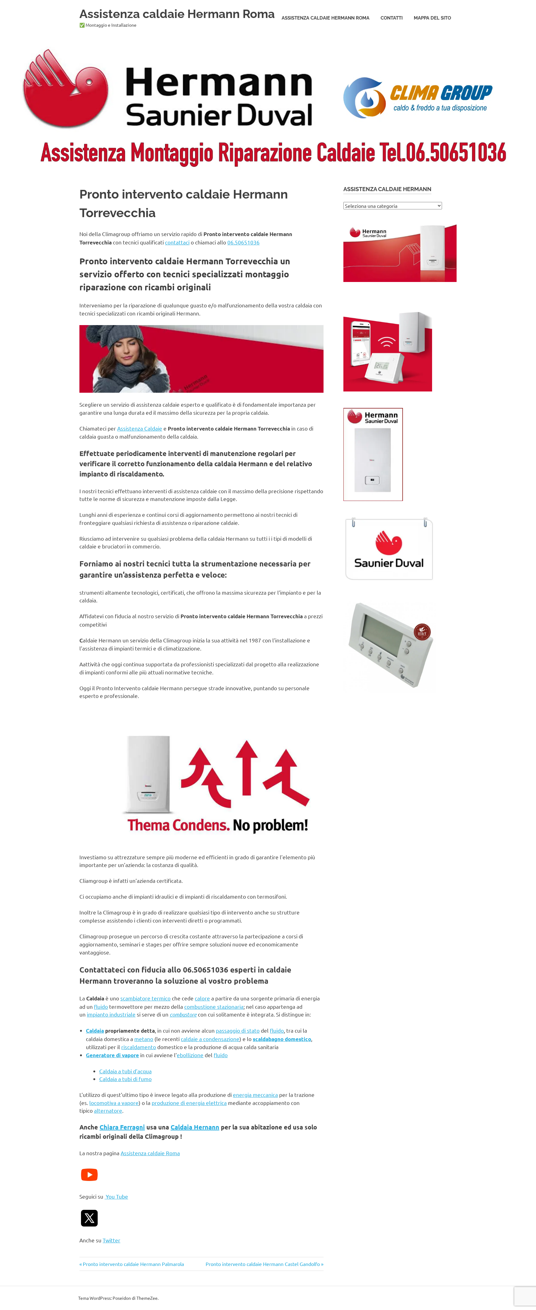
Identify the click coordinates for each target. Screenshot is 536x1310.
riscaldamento (138, 1047)
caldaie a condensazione (210, 1038)
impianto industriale (111, 1014)
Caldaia (95, 1030)
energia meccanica (255, 1094)
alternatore (108, 1110)
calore (202, 998)
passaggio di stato (238, 1030)
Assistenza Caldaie (139, 428)
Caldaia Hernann (195, 1127)
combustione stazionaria (213, 1006)
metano (143, 1038)
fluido (101, 1006)
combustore (183, 1014)
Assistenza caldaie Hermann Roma (177, 14)
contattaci (177, 242)
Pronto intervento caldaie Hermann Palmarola (133, 1264)
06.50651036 (243, 242)
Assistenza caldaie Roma (150, 1153)
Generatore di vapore (112, 1055)
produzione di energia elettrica (189, 1102)
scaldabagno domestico (282, 1039)
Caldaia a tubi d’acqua (125, 1071)
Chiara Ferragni (122, 1127)
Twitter (111, 1240)
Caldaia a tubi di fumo (125, 1078)
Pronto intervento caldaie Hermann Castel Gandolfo (263, 1264)
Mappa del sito (432, 18)
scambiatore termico (145, 998)
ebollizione (190, 1055)
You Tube (116, 1196)
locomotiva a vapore (114, 1102)
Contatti (392, 18)
